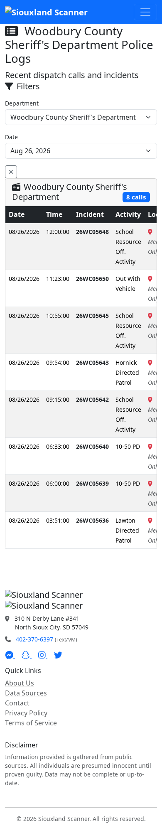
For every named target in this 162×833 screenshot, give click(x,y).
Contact (17, 703)
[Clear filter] (11, 171)
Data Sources (26, 693)
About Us (19, 683)
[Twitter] (58, 655)
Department (22, 103)
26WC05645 (92, 315)
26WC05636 (92, 520)
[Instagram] (42, 655)
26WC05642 (92, 399)
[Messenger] (10, 655)
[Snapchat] (27, 655)
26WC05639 (92, 483)
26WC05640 (92, 446)
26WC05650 (92, 279)
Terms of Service (31, 722)
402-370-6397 (34, 639)
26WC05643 (92, 362)
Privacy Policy (26, 713)
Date (11, 137)
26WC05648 (92, 232)
